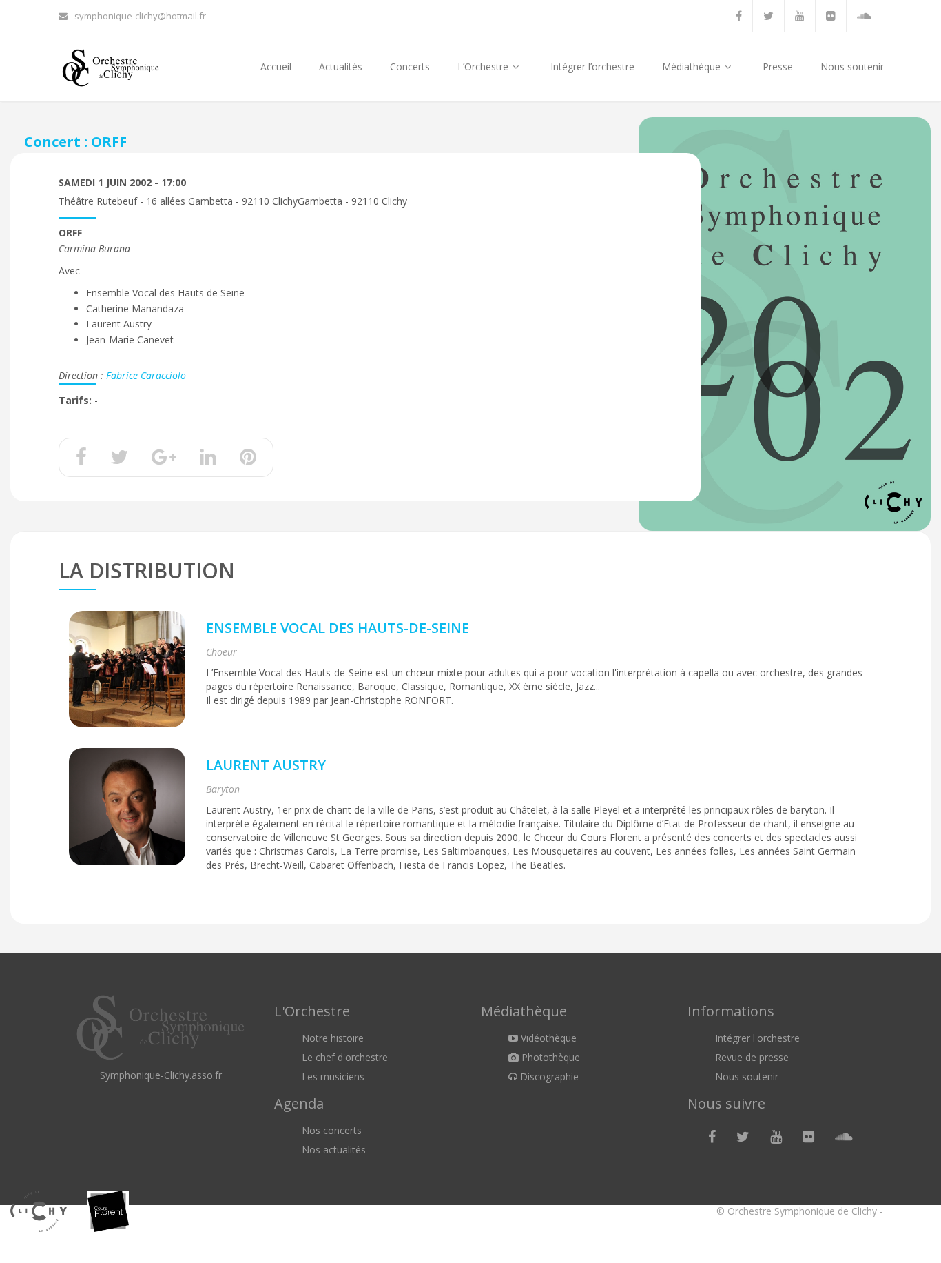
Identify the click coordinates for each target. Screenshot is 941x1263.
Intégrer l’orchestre (592, 66)
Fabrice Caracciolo (146, 375)
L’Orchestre (484, 66)
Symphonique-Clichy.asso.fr (161, 1075)
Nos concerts (332, 1130)
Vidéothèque (547, 1037)
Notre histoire (333, 1037)
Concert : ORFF (75, 141)
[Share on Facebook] (81, 460)
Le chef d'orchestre (345, 1057)
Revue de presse (752, 1057)
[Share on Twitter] (119, 460)
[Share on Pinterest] (248, 460)
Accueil (275, 66)
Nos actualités (334, 1149)
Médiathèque (692, 66)
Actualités (340, 66)
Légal (898, 1210)
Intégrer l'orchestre (757, 1037)
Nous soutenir (852, 66)
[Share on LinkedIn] (208, 460)
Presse (778, 66)
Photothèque (549, 1057)
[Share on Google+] (164, 460)
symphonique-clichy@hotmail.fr (140, 16)
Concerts (410, 66)
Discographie (548, 1076)
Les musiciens (333, 1076)
